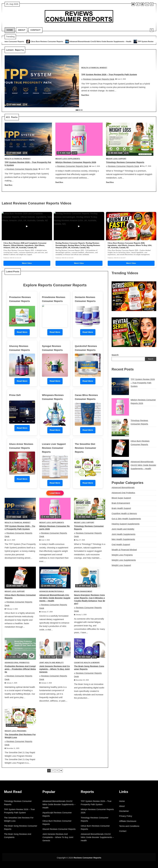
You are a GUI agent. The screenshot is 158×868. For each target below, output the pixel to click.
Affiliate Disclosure (127, 821)
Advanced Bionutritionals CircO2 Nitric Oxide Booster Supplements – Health (40, 41)
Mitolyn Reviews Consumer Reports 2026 (75, 162)
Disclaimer (124, 811)
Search (115, 355)
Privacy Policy (125, 816)
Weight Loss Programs (15, 731)
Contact (35, 30)
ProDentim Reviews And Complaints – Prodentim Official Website (20, 669)
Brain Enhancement (83, 591)
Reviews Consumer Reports (87, 858)
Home (10, 30)
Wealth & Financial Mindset (94, 68)
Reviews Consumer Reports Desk (98, 79)
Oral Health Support (121, 544)
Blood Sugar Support (121, 498)
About (21, 30)
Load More (55, 493)
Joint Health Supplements (123, 534)
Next (61, 770)
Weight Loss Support (116, 159)
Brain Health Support (121, 508)
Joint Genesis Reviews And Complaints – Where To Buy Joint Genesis (54, 669)
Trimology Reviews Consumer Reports (125, 162)
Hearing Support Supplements (125, 524)
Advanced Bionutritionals (51, 591)
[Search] (151, 30)
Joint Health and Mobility (51, 662)
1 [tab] (77, 110)
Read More (85, 95)
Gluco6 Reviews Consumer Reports (59, 829)
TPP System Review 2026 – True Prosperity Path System (99, 41)
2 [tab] (80, 110)
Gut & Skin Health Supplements (126, 519)
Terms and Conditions (129, 826)
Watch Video (27, 263)
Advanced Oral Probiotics (17, 662)
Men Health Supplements (123, 539)
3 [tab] (81, 110)
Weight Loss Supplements (67, 159)
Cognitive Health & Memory (87, 662)
